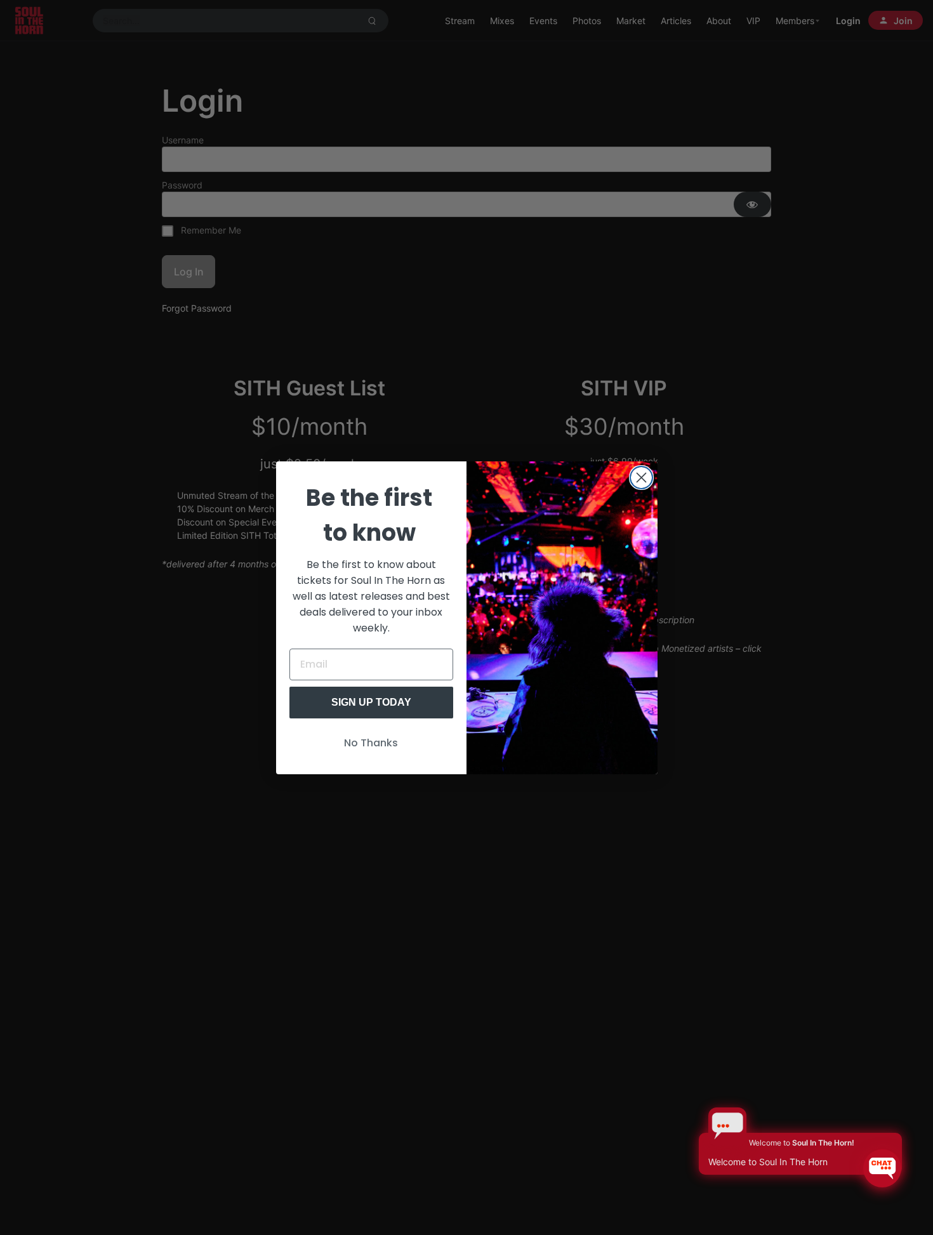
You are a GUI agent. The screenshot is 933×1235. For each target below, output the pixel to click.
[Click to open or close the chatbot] (882, 1168)
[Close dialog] (641, 477)
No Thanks (371, 743)
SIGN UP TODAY (371, 702)
